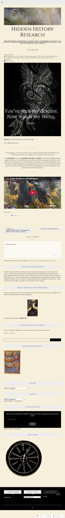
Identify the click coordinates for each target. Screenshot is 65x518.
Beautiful (27, 56)
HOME (10, 58)
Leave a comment (10, 61)
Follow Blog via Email (32, 407)
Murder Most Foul (25, 58)
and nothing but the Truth (12, 56)
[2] (11, 154)
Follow (32, 424)
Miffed (18, 58)
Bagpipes (21, 56)
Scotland (32, 58)
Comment (55, 255)
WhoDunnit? (7, 59)
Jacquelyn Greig (9, 54)
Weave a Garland (9, 333)
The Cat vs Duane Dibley (49, 228)
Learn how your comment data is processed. (42, 260)
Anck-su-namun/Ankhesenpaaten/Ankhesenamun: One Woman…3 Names (17, 230)
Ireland (14, 58)
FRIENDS (55, 56)
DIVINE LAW (40, 56)
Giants (5, 58)
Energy (50, 56)
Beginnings (33, 56)
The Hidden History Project (42, 58)
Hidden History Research (32, 32)
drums (46, 56)
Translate (18, 401)
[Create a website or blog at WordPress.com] (32, 507)
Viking (52, 58)
